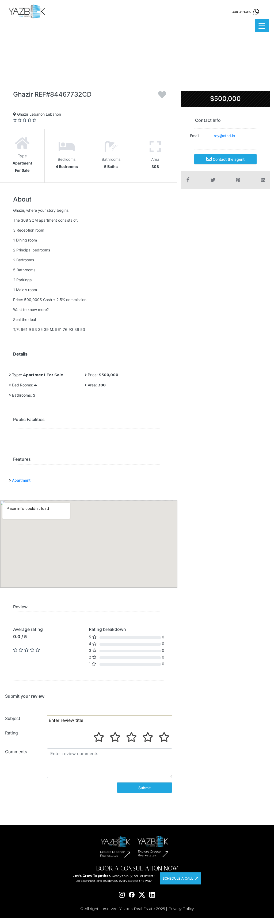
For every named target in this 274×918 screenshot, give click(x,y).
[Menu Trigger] (262, 25)
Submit (144, 787)
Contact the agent (228, 159)
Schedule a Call (178, 878)
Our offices (241, 12)
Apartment (21, 480)
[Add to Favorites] (162, 96)
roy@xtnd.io (224, 135)
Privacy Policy (181, 908)
